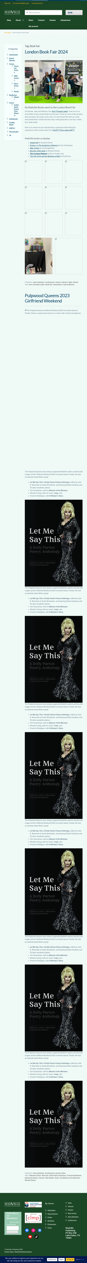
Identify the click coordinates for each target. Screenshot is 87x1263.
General (70, 1206)
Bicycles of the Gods (37, 151)
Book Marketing (73, 1217)
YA (10, 135)
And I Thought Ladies (60, 111)
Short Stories (16, 86)
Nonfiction (13, 95)
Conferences (49, 282)
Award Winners (53, 1214)
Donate (53, 20)
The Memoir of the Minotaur (70, 1178)
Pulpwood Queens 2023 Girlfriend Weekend (47, 298)
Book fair (49, 284)
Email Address (12, 1225)
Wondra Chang (30, 1180)
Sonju (57, 1178)
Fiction (11, 64)
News (31, 20)
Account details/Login (21, 3)
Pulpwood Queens (31, 1178)
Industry (65, 282)
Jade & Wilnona (68, 284)
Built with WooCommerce (23, 1252)
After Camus (34, 148)
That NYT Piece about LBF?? (63, 130)
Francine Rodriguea (74, 1175)
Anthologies (13, 54)
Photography (13, 131)
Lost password (37, 3)
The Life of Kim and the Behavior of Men (45, 156)
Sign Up (7, 3)
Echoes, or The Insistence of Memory (44, 145)
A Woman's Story (35, 1175)
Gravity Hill (34, 143)
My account (33, 26)
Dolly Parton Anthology (57, 1175)
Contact (41, 20)
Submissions (65, 20)
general (58, 282)
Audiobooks (13, 119)
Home (9, 32)
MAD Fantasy (16, 78)
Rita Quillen (50, 1178)
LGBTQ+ (12, 128)
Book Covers (72, 1213)
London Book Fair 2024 (46, 51)
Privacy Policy (9, 1252)
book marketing (38, 282)
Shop (9, 20)
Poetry (11, 103)
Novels (75, 282)
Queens (42, 1178)
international (57, 284)
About (18, 20)
